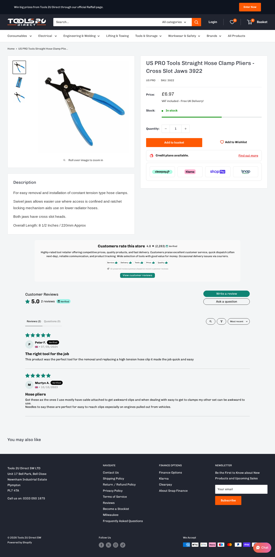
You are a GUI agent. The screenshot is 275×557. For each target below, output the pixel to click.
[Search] (196, 22)
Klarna (164, 478)
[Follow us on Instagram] (115, 545)
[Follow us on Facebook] (101, 545)
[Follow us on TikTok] (122, 545)
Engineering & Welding (79, 36)
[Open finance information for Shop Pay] (217, 171)
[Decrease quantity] (166, 129)
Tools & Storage (146, 36)
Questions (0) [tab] (52, 321)
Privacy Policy (113, 490)
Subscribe (228, 500)
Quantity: (152, 128)
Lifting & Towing (117, 36)
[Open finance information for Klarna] (190, 171)
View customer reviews (137, 275)
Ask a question (226, 301)
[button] (262, 547)
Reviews (109, 503)
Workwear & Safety (182, 36)
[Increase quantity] (186, 129)
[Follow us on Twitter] (108, 545)
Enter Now (250, 7)
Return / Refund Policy (119, 484)
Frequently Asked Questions (123, 521)
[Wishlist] (232, 22)
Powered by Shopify (19, 542)
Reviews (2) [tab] (34, 321)
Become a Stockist (116, 509)
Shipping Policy (113, 478)
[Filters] (221, 321)
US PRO (150, 80)
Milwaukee (110, 515)
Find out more (248, 155)
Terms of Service (115, 496)
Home (11, 48)
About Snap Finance (173, 490)
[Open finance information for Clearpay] (162, 171)
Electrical (45, 36)
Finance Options (170, 472)
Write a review (226, 293)
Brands (212, 36)
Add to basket (174, 142)
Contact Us (111, 472)
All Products (236, 36)
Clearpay (165, 484)
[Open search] (210, 321)
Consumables (17, 36)
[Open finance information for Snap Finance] (245, 171)
